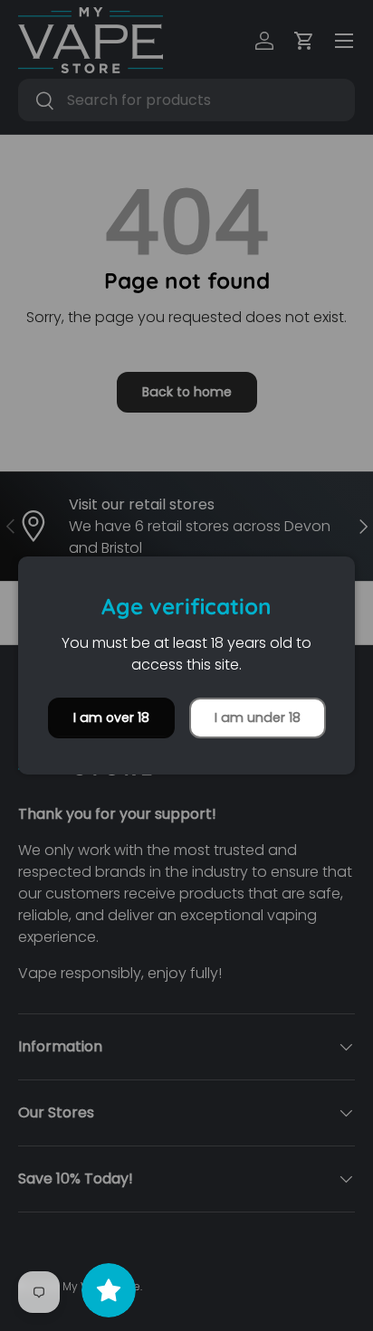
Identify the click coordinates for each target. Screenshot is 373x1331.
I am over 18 (111, 717)
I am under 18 (258, 717)
